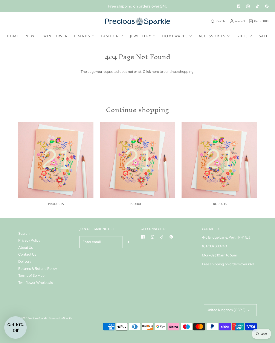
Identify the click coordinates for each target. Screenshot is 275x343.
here (155, 71)
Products (56, 204)
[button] (15, 327)
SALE (263, 36)
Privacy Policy (29, 240)
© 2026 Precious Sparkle (32, 318)
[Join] (128, 242)
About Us (25, 247)
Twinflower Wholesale (35, 282)
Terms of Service (31, 275)
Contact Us (27, 254)
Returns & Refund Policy (37, 268)
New (30, 36)
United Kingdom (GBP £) (226, 310)
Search (24, 233)
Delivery (24, 261)
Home (13, 36)
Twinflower (54, 36)
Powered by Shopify (60, 318)
